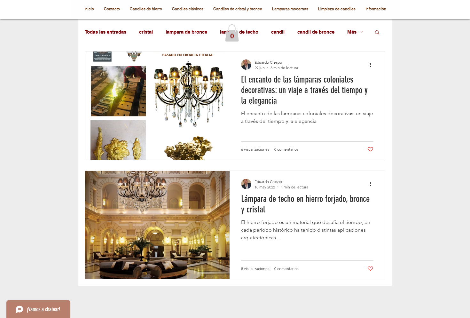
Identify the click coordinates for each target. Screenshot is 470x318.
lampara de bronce (186, 32)
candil (278, 32)
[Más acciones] (372, 64)
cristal (146, 32)
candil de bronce (315, 32)
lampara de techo (239, 32)
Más (351, 32)
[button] (232, 33)
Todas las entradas (105, 32)
